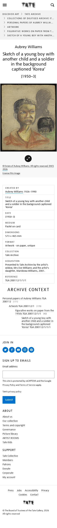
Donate (6, 468)
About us (7, 416)
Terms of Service (27, 385)
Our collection (10, 421)
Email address (10, 366)
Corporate (8, 473)
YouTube (19, 352)
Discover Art (11, 14)
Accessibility (31, 490)
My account (9, 477)
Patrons (7, 464)
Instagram (25, 352)
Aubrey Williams (28, 46)
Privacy (45, 490)
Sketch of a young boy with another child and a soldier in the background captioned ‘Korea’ (37, 323)
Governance (9, 429)
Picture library (10, 433)
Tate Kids (7, 442)
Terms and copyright (14, 425)
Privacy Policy (9, 385)
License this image (11, 173)
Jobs (19, 490)
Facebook (12, 352)
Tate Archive (33, 14)
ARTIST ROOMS (11, 438)
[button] (52, 5)
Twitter (6, 352)
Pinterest (32, 352)
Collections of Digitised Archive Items (32, 18)
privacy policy (14, 391)
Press (11, 490)
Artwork (13, 27)
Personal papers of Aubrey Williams (30, 22)
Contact (34, 494)
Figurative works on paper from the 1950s (34, 312)
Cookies (23, 494)
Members (8, 460)
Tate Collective (10, 456)
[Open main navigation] (10, 5)
